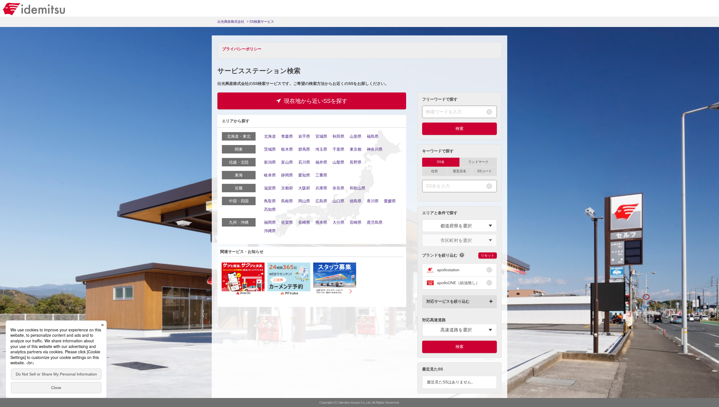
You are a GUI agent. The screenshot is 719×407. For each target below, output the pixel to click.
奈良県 (338, 188)
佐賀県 (287, 222)
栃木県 (287, 149)
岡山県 (304, 201)
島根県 (287, 201)
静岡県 (287, 175)
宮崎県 (355, 222)
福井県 (321, 162)
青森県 (287, 136)
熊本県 (321, 222)
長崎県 (304, 222)
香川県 (373, 201)
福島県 (373, 136)
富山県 (287, 162)
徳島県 (355, 201)
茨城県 (270, 149)
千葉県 (338, 149)
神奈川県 (375, 149)
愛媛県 (390, 201)
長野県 (355, 162)
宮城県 (321, 136)
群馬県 (304, 149)
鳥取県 (270, 201)
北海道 (270, 136)
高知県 (270, 209)
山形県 (355, 136)
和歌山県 (357, 188)
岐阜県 (270, 175)
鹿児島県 (375, 222)
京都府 (287, 188)
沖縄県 (270, 231)
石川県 (304, 162)
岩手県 (304, 136)
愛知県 (304, 175)
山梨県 (338, 162)
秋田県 (338, 136)
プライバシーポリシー (241, 49)
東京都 (355, 149)
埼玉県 (321, 149)
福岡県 (270, 222)
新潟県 (270, 162)
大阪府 (304, 188)
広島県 (321, 201)
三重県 (321, 175)
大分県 (338, 222)
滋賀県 (270, 188)
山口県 (338, 201)
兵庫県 (321, 188)
